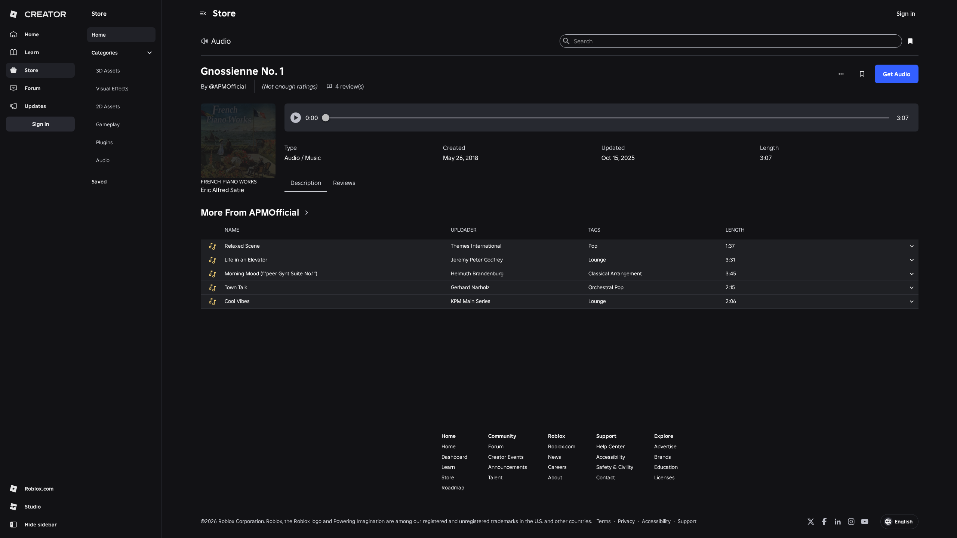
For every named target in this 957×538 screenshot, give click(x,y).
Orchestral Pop (606, 287)
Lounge (597, 259)
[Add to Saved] (862, 74)
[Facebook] (824, 521)
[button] (295, 117)
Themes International (476, 245)
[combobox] (735, 41)
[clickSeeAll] (307, 213)
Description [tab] (305, 182)
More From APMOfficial (250, 212)
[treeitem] (121, 34)
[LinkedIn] (837, 521)
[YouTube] (864, 521)
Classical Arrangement (615, 273)
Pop (592, 245)
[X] (811, 521)
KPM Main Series (470, 301)
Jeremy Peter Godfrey (477, 259)
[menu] (203, 13)
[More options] (841, 74)
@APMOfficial (227, 86)
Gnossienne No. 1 (242, 71)
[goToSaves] (910, 41)
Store (224, 13)
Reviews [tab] (344, 182)
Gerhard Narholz (470, 287)
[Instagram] (851, 521)
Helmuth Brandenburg (477, 273)
